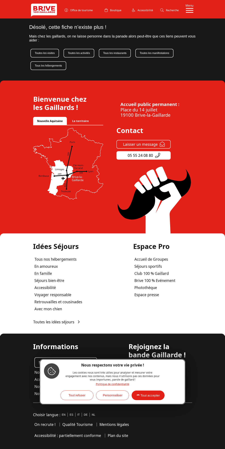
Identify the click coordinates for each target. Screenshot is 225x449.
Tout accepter (150, 395)
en (64, 414)
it (78, 414)
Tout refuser (77, 395)
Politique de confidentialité (112, 384)
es (71, 414)
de (86, 414)
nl (93, 414)
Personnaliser (112, 395)
